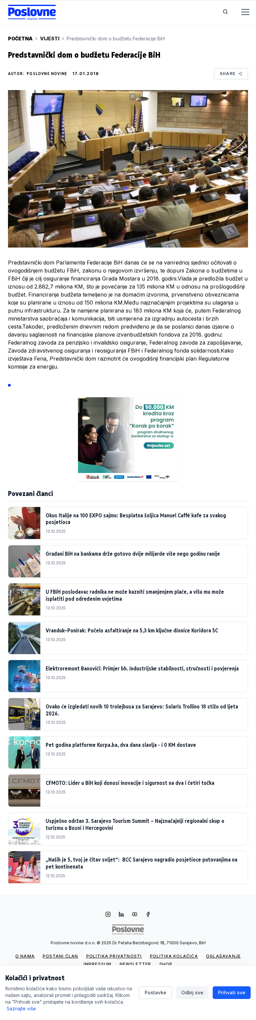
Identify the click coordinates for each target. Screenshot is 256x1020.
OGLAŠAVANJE (223, 956)
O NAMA (25, 956)
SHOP (166, 964)
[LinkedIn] (121, 915)
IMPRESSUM (98, 964)
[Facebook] (148, 915)
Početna (20, 38)
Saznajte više (21, 1008)
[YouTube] (134, 915)
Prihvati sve (231, 992)
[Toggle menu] (241, 12)
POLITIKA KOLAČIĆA (174, 956)
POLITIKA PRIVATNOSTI (114, 956)
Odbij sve (192, 992)
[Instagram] (108, 915)
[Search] (225, 12)
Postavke (155, 992)
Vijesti (49, 38)
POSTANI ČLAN (60, 956)
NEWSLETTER (135, 964)
